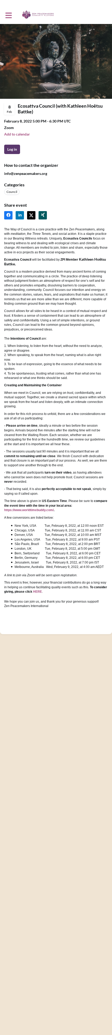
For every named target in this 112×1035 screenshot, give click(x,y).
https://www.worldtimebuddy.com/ (29, 510)
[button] (17, 134)
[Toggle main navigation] (8, 15)
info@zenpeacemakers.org (25, 173)
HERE (37, 591)
